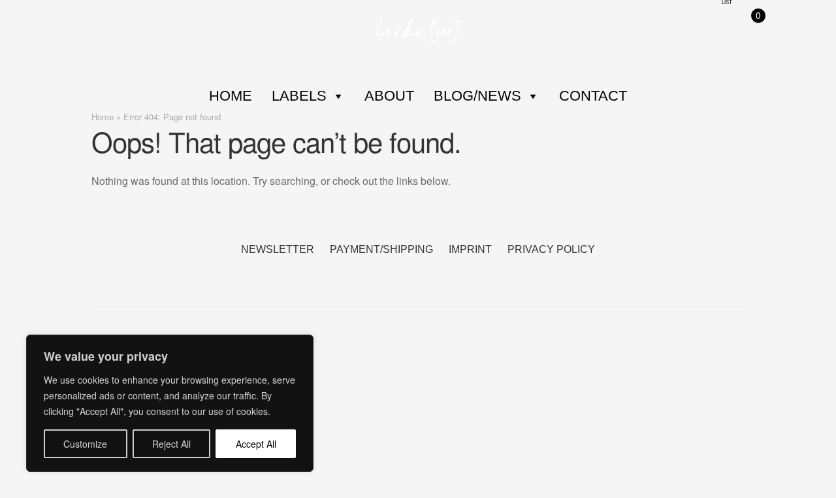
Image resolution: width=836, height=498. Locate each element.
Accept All (256, 443)
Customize (85, 443)
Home (230, 96)
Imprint (470, 249)
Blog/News (477, 96)
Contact (593, 96)
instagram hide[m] (434, 272)
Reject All (171, 443)
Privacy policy (551, 249)
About (389, 96)
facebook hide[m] (402, 272)
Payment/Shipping (381, 249)
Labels (299, 96)
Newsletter (277, 249)
